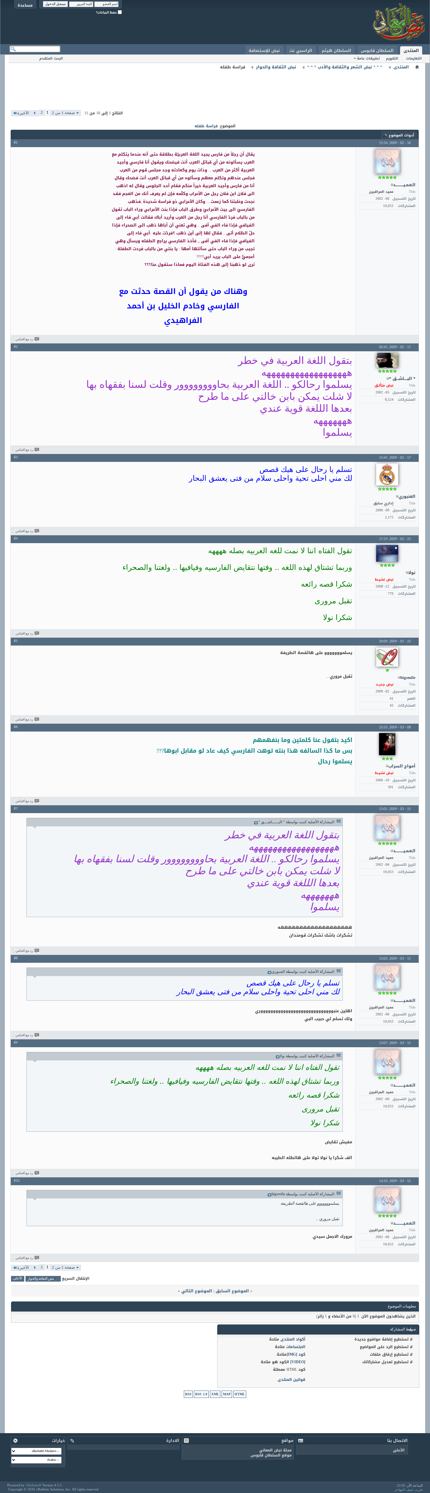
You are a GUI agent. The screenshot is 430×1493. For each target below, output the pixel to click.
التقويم (392, 58)
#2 (16, 347)
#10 (17, 1181)
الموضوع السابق (232, 1291)
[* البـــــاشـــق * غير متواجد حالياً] (387, 360)
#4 (16, 539)
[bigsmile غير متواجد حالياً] (387, 657)
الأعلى (17, 1279)
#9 (16, 1043)
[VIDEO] (297, 1361)
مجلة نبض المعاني (275, 1450)
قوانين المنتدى (291, 1379)
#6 (16, 727)
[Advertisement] (215, 85)
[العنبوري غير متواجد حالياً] (387, 474)
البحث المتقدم (51, 58)
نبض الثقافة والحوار (276, 67)
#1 (16, 143)
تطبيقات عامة (368, 58)
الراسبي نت (300, 51)
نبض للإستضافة (264, 51)
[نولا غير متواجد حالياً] (387, 553)
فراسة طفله (206, 126)
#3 (16, 457)
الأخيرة (23, 113)
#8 (16, 958)
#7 (16, 809)
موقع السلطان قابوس (271, 1455)
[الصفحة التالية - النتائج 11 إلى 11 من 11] (35, 113)
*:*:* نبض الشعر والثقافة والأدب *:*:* (344, 67)
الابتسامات (295, 1346)
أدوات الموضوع (401, 135)
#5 (16, 641)
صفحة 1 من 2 (63, 113)
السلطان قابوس (377, 51)
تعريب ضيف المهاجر (408, 1489)
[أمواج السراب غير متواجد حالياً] (387, 744)
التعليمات (414, 58)
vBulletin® (33, 1485)
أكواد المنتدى (292, 1339)
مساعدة (25, 5)
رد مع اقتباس (24, 339)
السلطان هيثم (336, 51)
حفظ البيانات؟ (107, 12)
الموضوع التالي (196, 1291)
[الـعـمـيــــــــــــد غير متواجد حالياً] (387, 161)
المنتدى (411, 51)
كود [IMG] (296, 1354)
